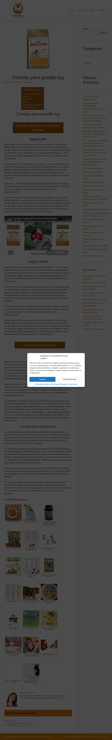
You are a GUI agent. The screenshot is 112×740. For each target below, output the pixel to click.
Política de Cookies (42, 384)
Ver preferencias (69, 379)
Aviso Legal (72, 384)
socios (71, 365)
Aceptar (42, 379)
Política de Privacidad (59, 384)
